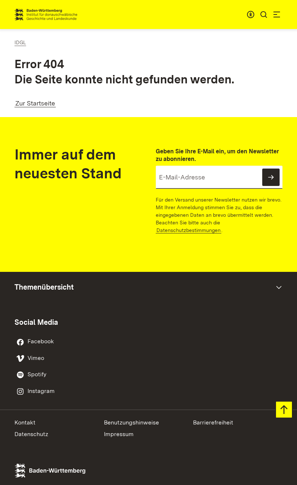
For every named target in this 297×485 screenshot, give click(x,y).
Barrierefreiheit (213, 422)
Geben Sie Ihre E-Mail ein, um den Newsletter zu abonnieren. (217, 155)
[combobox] (250, 14)
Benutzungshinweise (131, 422)
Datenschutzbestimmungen (188, 230)
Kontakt (24, 422)
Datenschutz (31, 434)
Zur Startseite (35, 103)
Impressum (119, 434)
